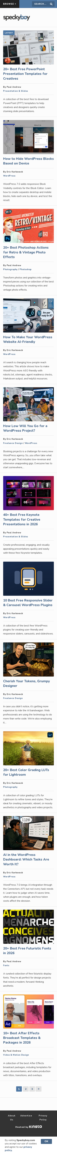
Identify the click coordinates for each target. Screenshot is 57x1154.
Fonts (6, 965)
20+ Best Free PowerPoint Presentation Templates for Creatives (25, 74)
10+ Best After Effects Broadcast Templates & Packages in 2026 (22, 1038)
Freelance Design (13, 443)
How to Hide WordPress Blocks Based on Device (28, 161)
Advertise (26, 1115)
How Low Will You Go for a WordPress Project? (25, 428)
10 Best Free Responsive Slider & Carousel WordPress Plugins (28, 602)
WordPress (9, 175)
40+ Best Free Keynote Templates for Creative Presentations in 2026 (21, 519)
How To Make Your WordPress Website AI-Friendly (27, 339)
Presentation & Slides (15, 91)
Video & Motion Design (16, 1055)
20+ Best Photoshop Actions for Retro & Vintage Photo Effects (26, 252)
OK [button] (46, 1141)
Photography (10, 269)
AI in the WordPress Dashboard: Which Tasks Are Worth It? (26, 859)
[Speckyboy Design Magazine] (16, 20)
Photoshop (26, 269)
